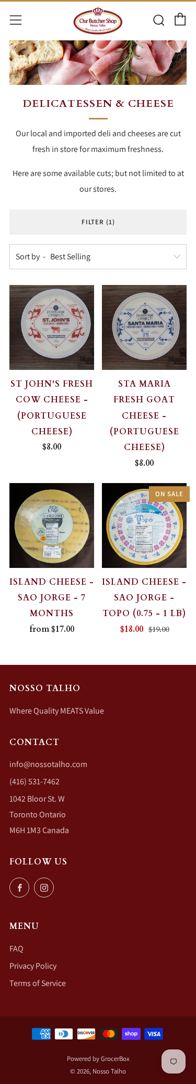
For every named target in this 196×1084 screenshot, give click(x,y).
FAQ (16, 948)
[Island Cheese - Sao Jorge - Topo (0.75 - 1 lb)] (144, 525)
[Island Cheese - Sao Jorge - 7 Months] (51, 525)
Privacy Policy (32, 965)
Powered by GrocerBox (98, 1058)
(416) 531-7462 (34, 781)
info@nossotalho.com (48, 764)
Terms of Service (37, 983)
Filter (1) (98, 221)
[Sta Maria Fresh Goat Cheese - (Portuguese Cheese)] (144, 327)
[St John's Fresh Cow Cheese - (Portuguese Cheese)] (51, 327)
